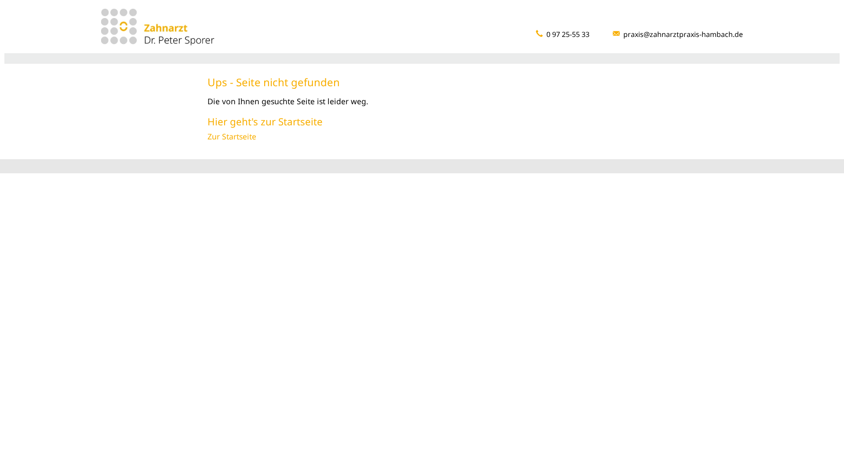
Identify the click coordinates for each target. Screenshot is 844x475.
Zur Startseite (231, 136)
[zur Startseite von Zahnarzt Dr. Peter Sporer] (158, 26)
